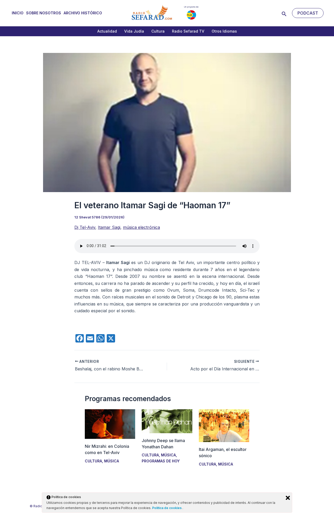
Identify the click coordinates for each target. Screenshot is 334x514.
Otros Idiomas (224, 31)
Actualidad (107, 31)
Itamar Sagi (109, 227)
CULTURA (93, 461)
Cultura (158, 31)
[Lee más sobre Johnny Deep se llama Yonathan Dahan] (167, 420)
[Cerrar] (288, 498)
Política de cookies (167, 508)
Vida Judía (134, 31)
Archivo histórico (83, 13)
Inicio (17, 13)
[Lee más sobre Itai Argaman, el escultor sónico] (224, 425)
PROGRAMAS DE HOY (161, 461)
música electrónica (141, 227)
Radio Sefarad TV (188, 31)
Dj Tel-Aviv (84, 227)
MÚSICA (111, 461)
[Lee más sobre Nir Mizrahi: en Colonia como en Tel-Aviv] (110, 423)
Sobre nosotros (43, 13)
